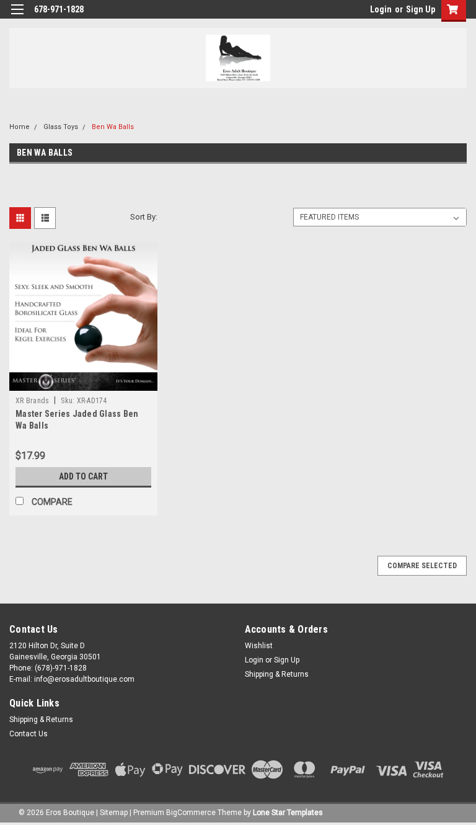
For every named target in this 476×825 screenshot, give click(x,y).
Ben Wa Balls (113, 127)
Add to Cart (83, 476)
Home (19, 127)
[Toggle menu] (17, 17)
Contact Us (28, 733)
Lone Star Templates (288, 812)
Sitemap (114, 812)
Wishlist (259, 645)
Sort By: (143, 216)
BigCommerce (191, 812)
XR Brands (32, 400)
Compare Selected (422, 565)
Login (381, 9)
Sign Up (420, 9)
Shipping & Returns (277, 674)
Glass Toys (60, 127)
